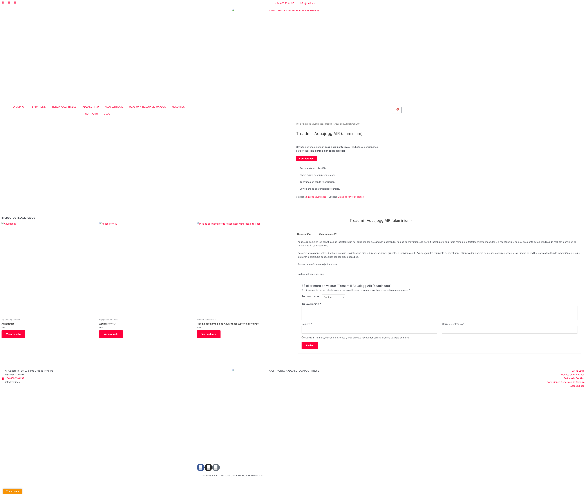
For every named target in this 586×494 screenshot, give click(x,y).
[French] (397, 3)
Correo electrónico (453, 324)
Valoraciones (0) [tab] (328, 234)
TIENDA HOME (38, 106)
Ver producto (13, 334)
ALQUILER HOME (114, 106)
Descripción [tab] (304, 234)
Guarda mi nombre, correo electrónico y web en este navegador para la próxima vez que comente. (357, 337)
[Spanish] (401, 3)
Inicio (298, 124)
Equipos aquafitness (313, 124)
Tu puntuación (311, 296)
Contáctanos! (306, 158)
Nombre (307, 324)
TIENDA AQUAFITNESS (64, 106)
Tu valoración (311, 304)
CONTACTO (91, 113)
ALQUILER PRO (91, 106)
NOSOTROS (178, 106)
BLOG (107, 113)
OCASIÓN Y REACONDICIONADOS (147, 106)
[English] (394, 3)
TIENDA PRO (17, 106)
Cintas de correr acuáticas (351, 197)
